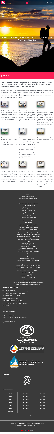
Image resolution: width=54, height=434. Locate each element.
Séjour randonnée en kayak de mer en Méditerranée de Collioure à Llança (28, 282)
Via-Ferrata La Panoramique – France (28, 246)
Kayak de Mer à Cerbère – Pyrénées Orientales (28, 237)
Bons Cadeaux (28, 256)
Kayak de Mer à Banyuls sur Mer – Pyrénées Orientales (28, 236)
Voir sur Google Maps (27, 415)
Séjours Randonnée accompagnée (27, 258)
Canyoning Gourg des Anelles (28, 208)
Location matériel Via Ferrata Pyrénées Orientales (28, 251)
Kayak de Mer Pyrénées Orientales (28, 231)
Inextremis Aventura (40, 423)
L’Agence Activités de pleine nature (9, 314)
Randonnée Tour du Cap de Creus (28, 277)
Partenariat (6, 374)
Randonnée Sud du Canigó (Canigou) (27, 274)
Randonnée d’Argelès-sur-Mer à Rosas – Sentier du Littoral (28, 264)
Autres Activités (27, 199)
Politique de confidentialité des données (10, 307)
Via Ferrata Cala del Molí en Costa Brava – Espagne (28, 249)
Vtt (27, 253)
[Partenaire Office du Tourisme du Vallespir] (27, 380)
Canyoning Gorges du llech (28, 213)
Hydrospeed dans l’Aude (28, 220)
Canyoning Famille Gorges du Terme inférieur (28, 203)
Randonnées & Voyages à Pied (8, 315)
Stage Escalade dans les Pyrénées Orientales (28, 229)
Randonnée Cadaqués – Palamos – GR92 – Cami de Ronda (28, 267)
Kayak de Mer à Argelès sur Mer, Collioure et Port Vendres (28, 234)
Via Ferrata (27, 241)
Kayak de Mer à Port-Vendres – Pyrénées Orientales (28, 239)
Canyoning (28, 201)
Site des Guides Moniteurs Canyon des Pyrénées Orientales (14, 317)
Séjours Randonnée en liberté (27, 262)
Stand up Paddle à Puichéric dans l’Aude (28, 224)
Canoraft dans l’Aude (28, 219)
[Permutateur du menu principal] (51, 2)
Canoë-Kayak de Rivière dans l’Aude (28, 217)
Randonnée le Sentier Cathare (28, 272)
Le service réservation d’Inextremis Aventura (28, 198)
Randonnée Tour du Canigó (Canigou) (27, 275)
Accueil (27, 194)
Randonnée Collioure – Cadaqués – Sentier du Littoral (28, 260)
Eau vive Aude (28, 215)
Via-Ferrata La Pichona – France (28, 243)
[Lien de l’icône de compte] (47, 2)
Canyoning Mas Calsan (28, 212)
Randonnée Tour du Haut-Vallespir (28, 279)
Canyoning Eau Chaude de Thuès (28, 210)
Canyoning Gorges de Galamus (28, 205)
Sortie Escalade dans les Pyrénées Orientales (28, 227)
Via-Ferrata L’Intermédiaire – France (28, 244)
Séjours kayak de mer (27, 280)
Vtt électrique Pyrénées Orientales (28, 255)
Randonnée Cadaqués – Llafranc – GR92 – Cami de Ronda (28, 265)
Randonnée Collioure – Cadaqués (27, 269)
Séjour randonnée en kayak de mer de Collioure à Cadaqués (28, 284)
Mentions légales (5, 305)
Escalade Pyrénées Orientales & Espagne (27, 225)
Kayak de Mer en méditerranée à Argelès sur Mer (28, 232)
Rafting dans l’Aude (28, 222)
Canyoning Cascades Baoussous (28, 207)
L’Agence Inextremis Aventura (28, 196)
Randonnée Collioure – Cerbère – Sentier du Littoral (27, 270)
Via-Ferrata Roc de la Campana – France (28, 248)
